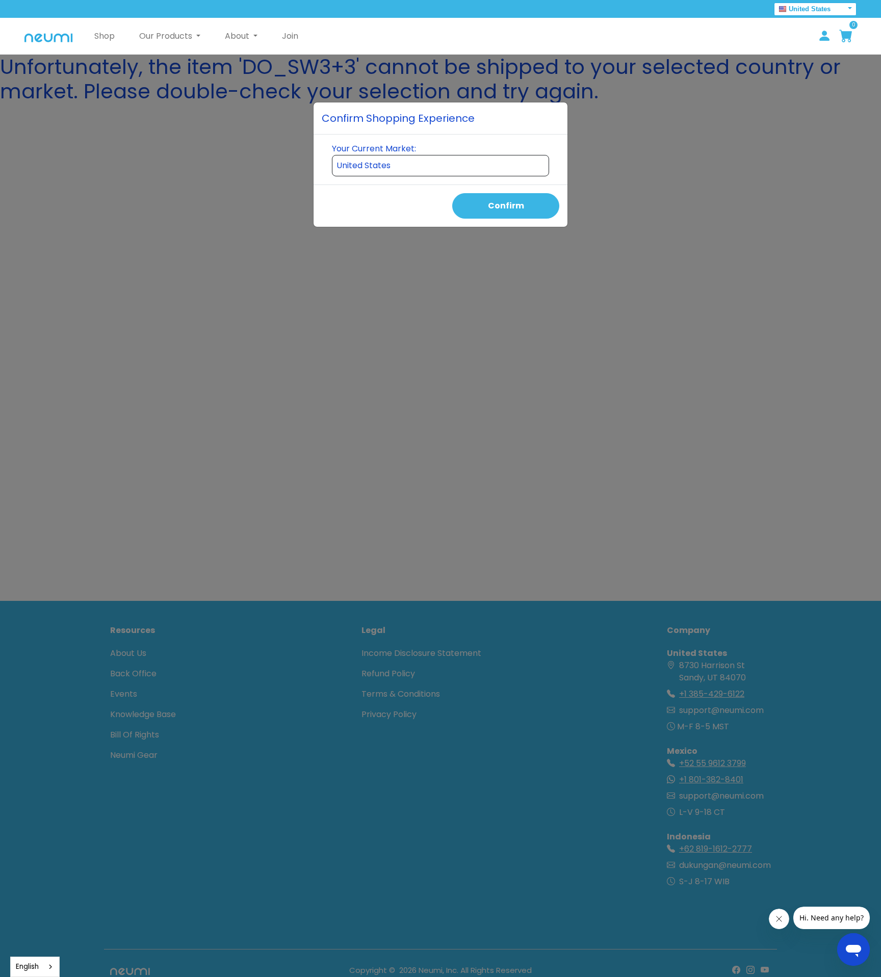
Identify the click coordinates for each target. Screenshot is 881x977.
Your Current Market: (374, 148)
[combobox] (35, 967)
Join (290, 36)
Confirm (506, 206)
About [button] (238, 36)
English (27, 966)
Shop (104, 36)
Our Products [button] (166, 36)
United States (810, 9)
